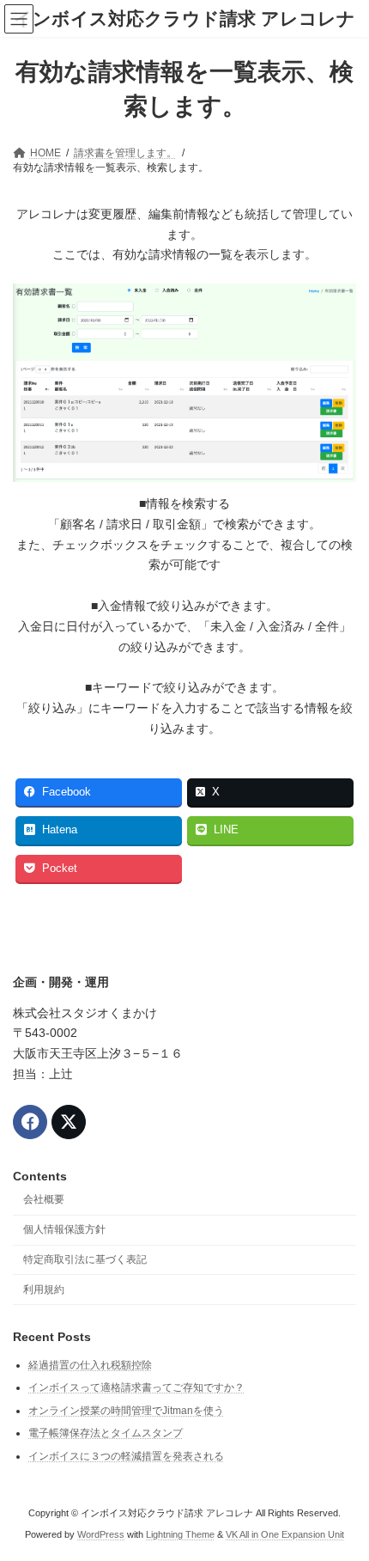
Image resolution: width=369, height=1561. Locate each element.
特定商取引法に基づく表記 (85, 1259)
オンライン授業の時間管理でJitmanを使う (126, 1411)
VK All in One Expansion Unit (285, 1534)
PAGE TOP (343, 1495)
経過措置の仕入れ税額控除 (90, 1365)
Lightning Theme (180, 1534)
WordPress (100, 1534)
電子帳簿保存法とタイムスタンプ (105, 1434)
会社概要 (43, 1200)
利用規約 (43, 1290)
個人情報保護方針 (64, 1230)
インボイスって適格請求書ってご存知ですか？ (136, 1388)
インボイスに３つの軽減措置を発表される (126, 1457)
